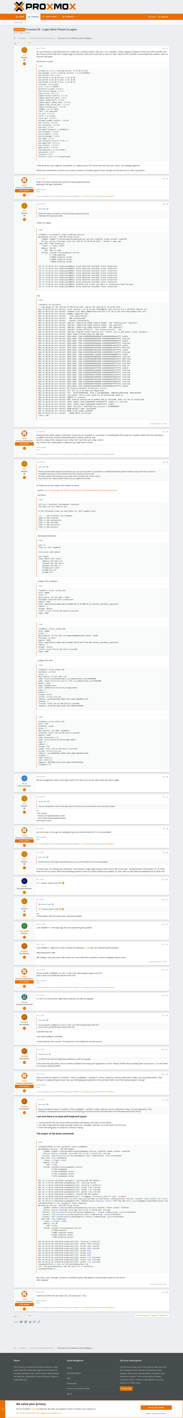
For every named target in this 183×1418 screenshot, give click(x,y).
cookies (33, 1409)
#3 (167, 204)
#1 (167, 48)
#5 (167, 462)
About (69, 1393)
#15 (166, 995)
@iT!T (38, 883)
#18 (166, 1074)
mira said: (42, 209)
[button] (58, 17)
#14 (166, 970)
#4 (167, 432)
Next (29, 42)
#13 (166, 944)
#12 (166, 924)
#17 (166, 1049)
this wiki (86, 948)
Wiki (68, 1378)
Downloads (71, 1383)
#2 (167, 179)
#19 (166, 1100)
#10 (166, 879)
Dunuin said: (43, 1054)
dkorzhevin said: (44, 904)
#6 (167, 777)
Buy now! (127, 1388)
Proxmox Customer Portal (78, 1388)
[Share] (163, 48)
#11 (166, 900)
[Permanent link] (88, 1117)
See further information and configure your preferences (38, 1413)
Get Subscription (74, 1373)
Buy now (89, 196)
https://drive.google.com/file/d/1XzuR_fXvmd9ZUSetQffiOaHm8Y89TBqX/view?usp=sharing (80, 490)
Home (69, 1368)
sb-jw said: (42, 801)
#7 (167, 797)
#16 (166, 1015)
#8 (167, 829)
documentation (108, 196)
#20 (166, 1292)
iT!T (17, 33)
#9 (167, 852)
